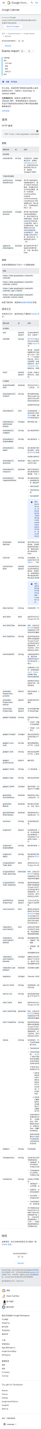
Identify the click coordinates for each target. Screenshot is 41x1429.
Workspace (24, 2)
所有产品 (5, 1409)
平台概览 (5, 1319)
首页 (3, 33)
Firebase (5, 1398)
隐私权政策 (11, 1418)
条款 (3, 1418)
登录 (36, 3)
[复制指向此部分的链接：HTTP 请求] (15, 126)
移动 (34, 1137)
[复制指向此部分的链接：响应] (9, 1236)
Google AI (5, 1405)
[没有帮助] (22, 41)
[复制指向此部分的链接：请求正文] (13, 309)
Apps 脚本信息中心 (8, 1348)
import (35, 343)
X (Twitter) (6, 1372)
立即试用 (5, 111)
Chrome (5, 1394)
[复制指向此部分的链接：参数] (8, 143)
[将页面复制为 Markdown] (29, 51)
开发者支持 (6, 1330)
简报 (3, 1369)
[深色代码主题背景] (37, 131)
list (36, 1054)
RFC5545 (31, 339)
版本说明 (5, 1327)
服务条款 (5, 1334)
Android (5, 1390)
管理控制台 (6, 1344)
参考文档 (8, 36)
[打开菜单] (3, 2)
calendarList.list (29, 163)
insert (30, 672)
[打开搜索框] (32, 2)
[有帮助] (19, 41)
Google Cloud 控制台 (9, 1351)
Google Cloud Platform (10, 1401)
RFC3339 (31, 628)
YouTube (5, 1376)
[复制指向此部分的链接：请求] (9, 120)
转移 (32, 839)
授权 (15, 82)
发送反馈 (8, 46)
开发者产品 (6, 1323)
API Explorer (6, 1355)
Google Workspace (14, 33)
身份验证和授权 (26, 302)
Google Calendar (11, 9)
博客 (3, 1365)
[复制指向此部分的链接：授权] (8, 260)
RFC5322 (32, 452)
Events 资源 (6, 1244)
